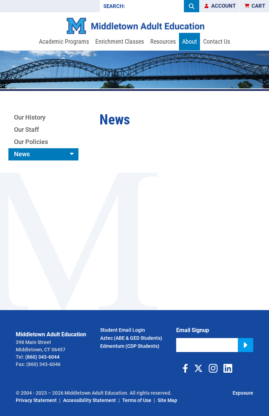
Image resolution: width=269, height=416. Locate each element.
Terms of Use (136, 400)
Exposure (243, 393)
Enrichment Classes (119, 41)
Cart (258, 6)
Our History (30, 117)
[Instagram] (213, 368)
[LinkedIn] (227, 368)
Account (223, 6)
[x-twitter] (198, 368)
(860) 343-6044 (42, 357)
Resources (163, 41)
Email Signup (192, 330)
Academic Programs (64, 41)
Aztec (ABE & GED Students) (131, 338)
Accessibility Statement (89, 400)
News (22, 154)
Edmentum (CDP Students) (129, 346)
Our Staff (26, 129)
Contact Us (216, 41)
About (189, 41)
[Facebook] (183, 368)
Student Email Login (122, 330)
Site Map (167, 400)
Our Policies (31, 141)
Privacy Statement (36, 400)
